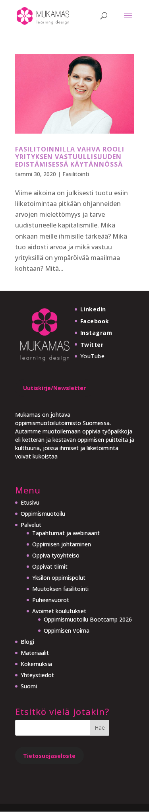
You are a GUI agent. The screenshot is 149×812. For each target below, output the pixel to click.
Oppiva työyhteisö (55, 555)
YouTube (92, 356)
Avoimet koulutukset (59, 611)
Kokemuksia (36, 664)
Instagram (96, 332)
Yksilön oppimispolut (58, 577)
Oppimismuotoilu (43, 513)
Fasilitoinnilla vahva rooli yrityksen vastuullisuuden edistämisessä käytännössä (69, 157)
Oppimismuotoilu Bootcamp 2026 (88, 619)
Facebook (94, 321)
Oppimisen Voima (66, 630)
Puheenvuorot (50, 600)
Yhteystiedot (37, 675)
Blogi (27, 641)
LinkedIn (93, 309)
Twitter (92, 344)
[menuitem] (76, 686)
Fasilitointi (75, 174)
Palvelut (31, 524)
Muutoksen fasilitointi (60, 588)
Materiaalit (35, 653)
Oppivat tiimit (50, 566)
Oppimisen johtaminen (61, 544)
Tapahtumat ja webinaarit (66, 533)
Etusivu (30, 502)
